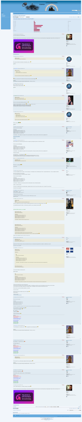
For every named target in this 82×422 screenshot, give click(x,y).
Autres (19, 13)
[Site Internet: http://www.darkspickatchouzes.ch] (66, 152)
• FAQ (2, 14)
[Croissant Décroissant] (56, 406)
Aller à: (68, 410)
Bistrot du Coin (21, 13)
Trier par (49, 406)
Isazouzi (16, 95)
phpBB (44, 417)
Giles (15, 126)
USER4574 (67, 147)
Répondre (14, 16)
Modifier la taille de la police (80, 13)
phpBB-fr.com (48, 418)
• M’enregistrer (3, 15)
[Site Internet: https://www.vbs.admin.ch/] (66, 214)
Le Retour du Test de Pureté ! (19, 15)
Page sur (74, 408)
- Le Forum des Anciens (50, 419)
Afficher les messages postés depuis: (40, 406)
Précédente (15, 406)
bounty (15, 56)
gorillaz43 (67, 162)
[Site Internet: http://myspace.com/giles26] (66, 132)
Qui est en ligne (15, 412)
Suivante (79, 406)
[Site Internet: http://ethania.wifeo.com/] (66, 45)
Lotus (15, 170)
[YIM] (67, 303)
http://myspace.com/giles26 (16, 136)
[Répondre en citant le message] (63, 34)
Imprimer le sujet (78, 13)
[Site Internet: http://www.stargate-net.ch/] (66, 167)
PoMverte (16, 190)
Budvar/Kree (16, 68)
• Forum (3, 13)
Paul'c (15, 198)
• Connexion (3, 16)
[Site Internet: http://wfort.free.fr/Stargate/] (66, 303)
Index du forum (16, 13)
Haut (80, 138)
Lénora (67, 40)
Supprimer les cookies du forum (65, 416)
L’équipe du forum (59, 416)
